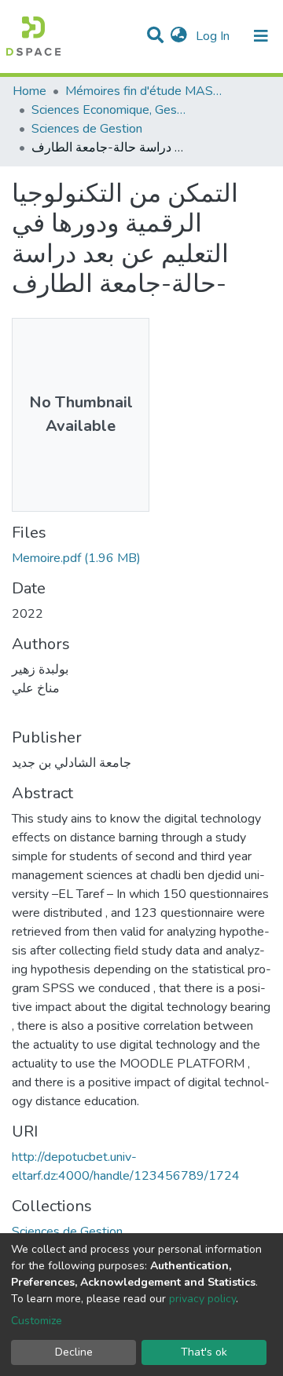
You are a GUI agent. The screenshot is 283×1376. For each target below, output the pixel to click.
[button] (179, 36)
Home (29, 91)
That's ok (204, 1352)
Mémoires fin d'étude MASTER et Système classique (143, 91)
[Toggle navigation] (261, 36)
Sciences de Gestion (86, 128)
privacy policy (202, 1298)
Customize (36, 1320)
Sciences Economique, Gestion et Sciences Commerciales (110, 110)
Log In (214, 36)
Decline (74, 1352)
